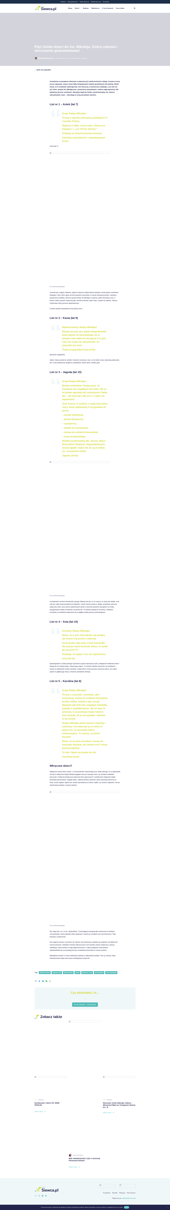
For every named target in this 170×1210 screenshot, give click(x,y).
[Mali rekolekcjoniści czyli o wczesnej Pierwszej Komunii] (85, 1087)
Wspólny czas (87, 972)
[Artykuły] (46, 1196)
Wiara (77, 972)
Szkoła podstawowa (73, 1)
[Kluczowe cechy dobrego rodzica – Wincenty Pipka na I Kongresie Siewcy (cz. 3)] (119, 1086)
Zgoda (126, 1207)
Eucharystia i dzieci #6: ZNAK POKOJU (47, 1107)
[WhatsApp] (50, 981)
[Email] (43, 981)
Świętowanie (68, 972)
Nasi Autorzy (131, 1193)
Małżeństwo (95, 8)
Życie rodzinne (111, 972)
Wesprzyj (122, 1193)
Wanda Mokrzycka (45, 58)
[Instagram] (39, 1196)
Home (70, 8)
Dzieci (69, 58)
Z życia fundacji (107, 8)
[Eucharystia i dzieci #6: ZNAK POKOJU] (51, 1086)
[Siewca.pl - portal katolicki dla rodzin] (46, 8)
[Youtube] (42, 1196)
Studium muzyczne (96, 1)
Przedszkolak (76, 58)
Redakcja (41, 1099)
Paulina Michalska (77, 1155)
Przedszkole (106, 1)
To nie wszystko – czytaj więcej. (85, 1005)
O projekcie (106, 1193)
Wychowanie (99, 972)
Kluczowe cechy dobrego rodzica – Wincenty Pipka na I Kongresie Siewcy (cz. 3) (119, 1107)
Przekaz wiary (45, 972)
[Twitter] (39, 981)
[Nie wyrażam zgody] (168, 1207)
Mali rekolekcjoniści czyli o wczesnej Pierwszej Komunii (84, 1162)
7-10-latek (84, 58)
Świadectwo (57, 972)
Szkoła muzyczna (84, 1)
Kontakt (114, 1193)
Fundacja (63, 1)
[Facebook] (36, 981)
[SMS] (46, 981)
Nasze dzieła (120, 8)
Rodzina (86, 8)
